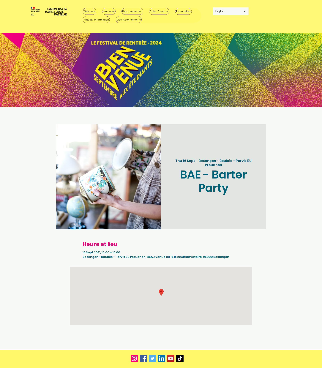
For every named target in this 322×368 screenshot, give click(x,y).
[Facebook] (143, 358)
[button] (132, 11)
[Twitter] (152, 358)
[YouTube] (170, 358)
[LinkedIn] (161, 358)
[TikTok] (180, 358)
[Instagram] (134, 358)
